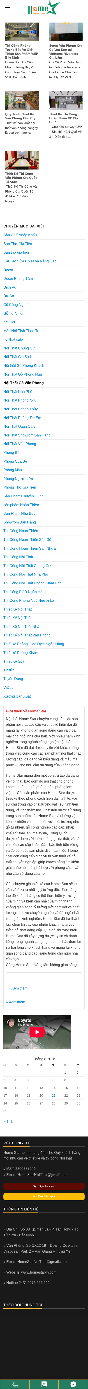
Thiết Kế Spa (13, 661)
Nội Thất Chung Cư (19, 348)
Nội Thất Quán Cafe (19, 426)
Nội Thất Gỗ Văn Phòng (23, 383)
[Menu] (7, 7)
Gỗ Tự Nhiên (13, 313)
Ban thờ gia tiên (16, 252)
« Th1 (8, 1121)
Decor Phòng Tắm (18, 278)
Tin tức (8, 670)
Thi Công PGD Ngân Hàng (24, 592)
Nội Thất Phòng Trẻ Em (22, 418)
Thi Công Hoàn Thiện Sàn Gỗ (27, 540)
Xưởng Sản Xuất (17, 696)
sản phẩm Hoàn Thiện (21, 505)
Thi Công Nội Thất (18, 557)
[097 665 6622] (14, 1384)
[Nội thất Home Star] (73, 1384)
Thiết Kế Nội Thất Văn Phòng (27, 635)
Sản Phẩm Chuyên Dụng (23, 496)
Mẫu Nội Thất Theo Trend (23, 331)
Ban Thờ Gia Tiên (17, 244)
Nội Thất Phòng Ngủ (19, 400)
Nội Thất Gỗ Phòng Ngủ (22, 374)
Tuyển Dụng (13, 679)
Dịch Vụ (9, 287)
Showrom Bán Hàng (19, 522)
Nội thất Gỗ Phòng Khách (23, 365)
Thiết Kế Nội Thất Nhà (21, 627)
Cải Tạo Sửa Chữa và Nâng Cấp (29, 261)
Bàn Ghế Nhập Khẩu (20, 235)
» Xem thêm (18, 988)
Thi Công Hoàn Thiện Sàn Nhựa (29, 548)
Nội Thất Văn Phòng (19, 444)
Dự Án (8, 296)
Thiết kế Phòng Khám (20, 653)
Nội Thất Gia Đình (17, 357)
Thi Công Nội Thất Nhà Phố (25, 574)
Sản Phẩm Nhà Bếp (19, 513)
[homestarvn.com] (44, 8)
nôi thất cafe (13, 339)
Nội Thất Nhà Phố (17, 392)
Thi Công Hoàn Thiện (20, 531)
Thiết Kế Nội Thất (17, 609)
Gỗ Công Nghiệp (16, 305)
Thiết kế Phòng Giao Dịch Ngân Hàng (33, 644)
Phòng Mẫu (12, 470)
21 (54, 1095)
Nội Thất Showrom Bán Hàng (27, 435)
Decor (8, 270)
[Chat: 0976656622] (44, 1384)
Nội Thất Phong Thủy (20, 409)
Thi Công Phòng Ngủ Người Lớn (29, 600)
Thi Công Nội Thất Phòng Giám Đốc (32, 583)
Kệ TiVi (9, 322)
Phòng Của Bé (15, 461)
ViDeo (8, 687)
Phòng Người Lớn (18, 479)
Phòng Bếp (12, 453)
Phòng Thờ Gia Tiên (19, 487)
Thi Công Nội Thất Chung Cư (27, 566)
